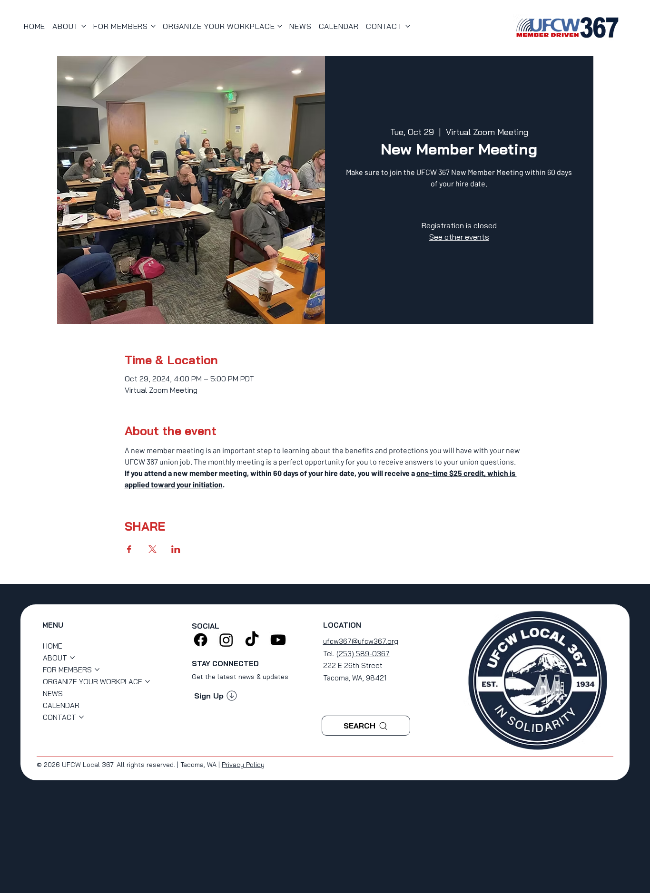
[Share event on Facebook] (129, 549)
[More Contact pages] (407, 26)
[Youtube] (278, 640)
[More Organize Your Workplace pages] (279, 26)
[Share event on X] (152, 549)
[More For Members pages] (153, 26)
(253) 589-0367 (363, 653)
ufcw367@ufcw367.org (360, 641)
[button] (215, 696)
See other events (459, 237)
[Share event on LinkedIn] (175, 549)
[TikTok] (252, 640)
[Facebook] (200, 640)
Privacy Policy (243, 764)
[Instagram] (226, 640)
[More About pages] (83, 26)
